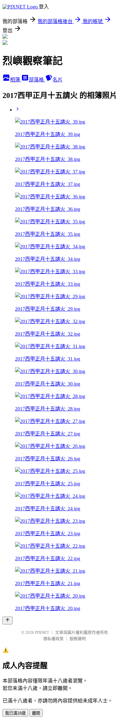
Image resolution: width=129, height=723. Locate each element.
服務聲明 (78, 638)
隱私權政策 (53, 638)
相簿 (15, 79)
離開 (36, 713)
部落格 (37, 79)
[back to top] (8, 620)
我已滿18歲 (15, 713)
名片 (58, 79)
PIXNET (42, 632)
